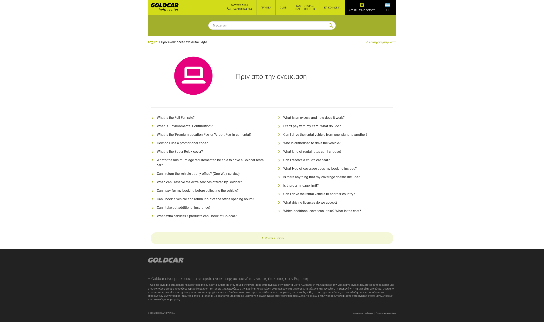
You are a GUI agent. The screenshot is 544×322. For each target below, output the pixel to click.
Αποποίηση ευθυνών (363, 313)
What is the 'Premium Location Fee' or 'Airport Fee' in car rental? (204, 135)
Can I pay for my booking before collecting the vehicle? (198, 191)
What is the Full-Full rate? (176, 118)
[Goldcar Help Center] (163, 7)
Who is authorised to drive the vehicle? (312, 143)
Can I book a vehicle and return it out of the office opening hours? (205, 199)
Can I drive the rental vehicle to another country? (319, 194)
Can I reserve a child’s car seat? (306, 160)
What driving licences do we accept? (310, 202)
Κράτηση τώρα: (240, 5)
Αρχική (152, 42)
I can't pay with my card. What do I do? (312, 126)
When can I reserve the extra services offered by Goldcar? (199, 182)
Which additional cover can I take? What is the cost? (322, 211)
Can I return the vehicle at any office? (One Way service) (198, 174)
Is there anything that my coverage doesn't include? (321, 177)
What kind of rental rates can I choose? (312, 152)
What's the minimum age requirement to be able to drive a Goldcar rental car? (211, 162)
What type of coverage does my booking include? (320, 169)
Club (283, 7)
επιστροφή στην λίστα (382, 42)
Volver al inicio (274, 238)
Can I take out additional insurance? (184, 208)
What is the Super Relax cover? (180, 152)
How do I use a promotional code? (182, 143)
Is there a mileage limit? (301, 185)
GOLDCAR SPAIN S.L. (165, 313)
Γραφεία (266, 7)
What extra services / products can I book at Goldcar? (197, 216)
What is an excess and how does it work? (314, 118)
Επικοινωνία (332, 7)
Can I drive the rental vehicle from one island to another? (325, 135)
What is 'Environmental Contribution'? (185, 126)
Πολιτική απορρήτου (386, 313)
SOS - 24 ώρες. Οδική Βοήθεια (305, 7)
